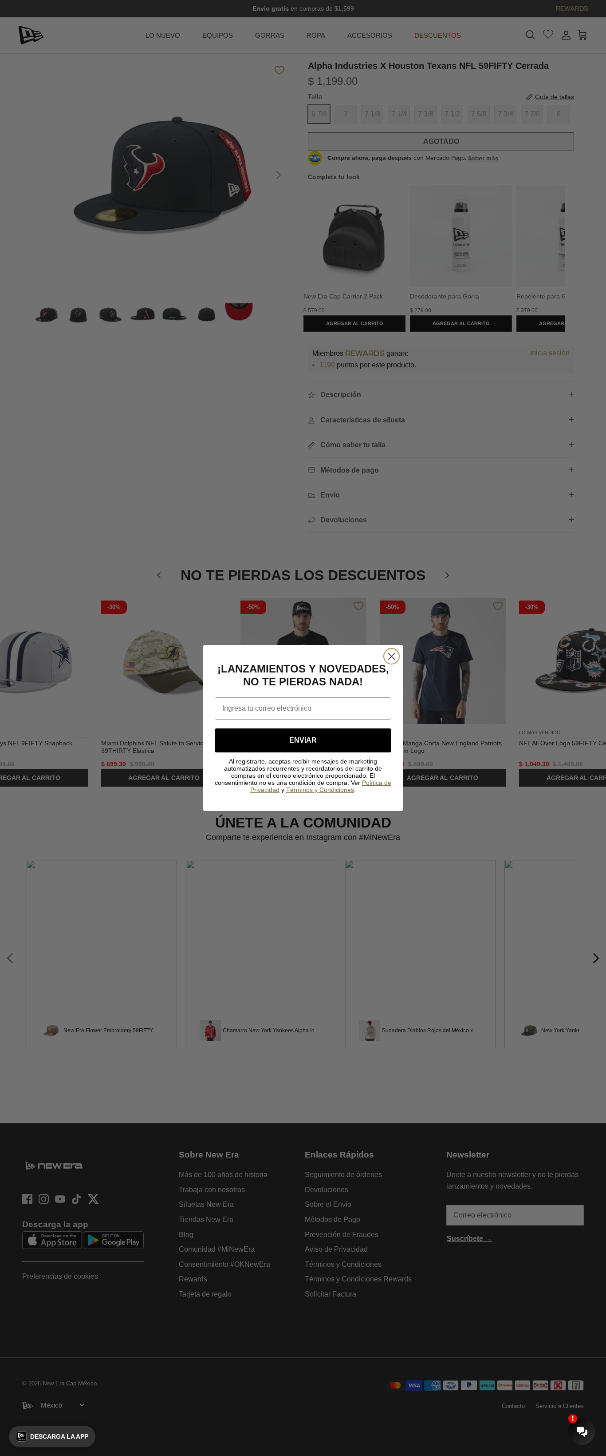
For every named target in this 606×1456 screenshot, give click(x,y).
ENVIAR (303, 740)
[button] (52, 1436)
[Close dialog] (391, 656)
